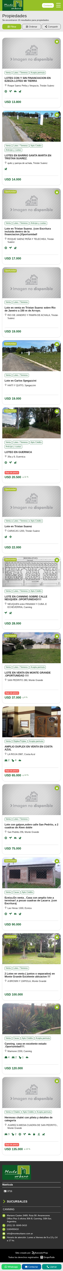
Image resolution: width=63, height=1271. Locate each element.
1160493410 (13, 1229)
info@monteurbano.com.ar (20, 1233)
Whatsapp (13, 1266)
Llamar (53, 1266)
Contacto (48, 5)
